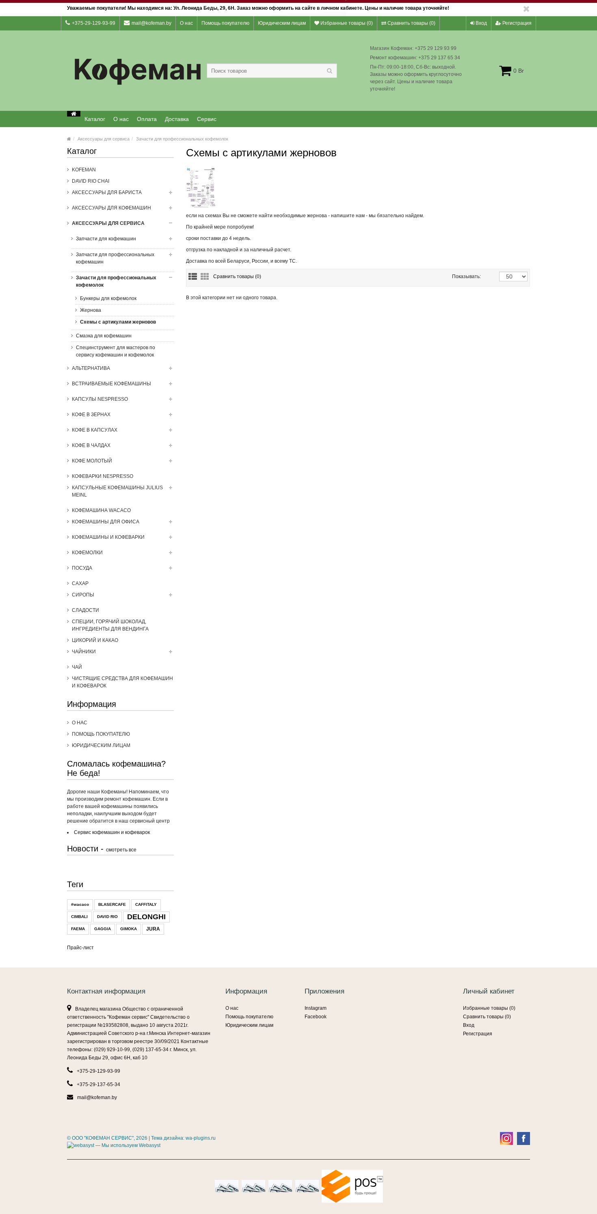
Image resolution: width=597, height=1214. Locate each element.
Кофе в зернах (91, 414)
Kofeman (84, 170)
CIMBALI (79, 916)
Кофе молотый (92, 461)
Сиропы (83, 595)
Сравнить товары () (410, 23)
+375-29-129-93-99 (93, 23)
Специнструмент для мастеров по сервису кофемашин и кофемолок (115, 351)
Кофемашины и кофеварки (108, 537)
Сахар (80, 583)
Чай (77, 667)
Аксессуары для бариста (107, 192)
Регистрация (516, 23)
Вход (480, 23)
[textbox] (272, 70)
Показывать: (460, 276)
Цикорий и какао (95, 640)
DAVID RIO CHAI (90, 181)
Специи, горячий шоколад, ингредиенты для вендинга (110, 625)
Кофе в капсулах (94, 430)
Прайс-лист (80, 947)
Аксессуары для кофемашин (111, 208)
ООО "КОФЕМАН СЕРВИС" (103, 1138)
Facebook (316, 1017)
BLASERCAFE (112, 904)
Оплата (147, 119)
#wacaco (80, 904)
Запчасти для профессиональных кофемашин (115, 258)
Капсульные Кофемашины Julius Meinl (117, 491)
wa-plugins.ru (201, 1138)
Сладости (85, 610)
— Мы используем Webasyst (127, 1145)
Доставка (177, 119)
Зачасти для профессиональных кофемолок (182, 138)
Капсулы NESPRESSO (100, 399)
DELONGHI (146, 917)
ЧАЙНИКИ (84, 652)
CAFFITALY (146, 904)
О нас (186, 23)
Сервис (206, 119)
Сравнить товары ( (237, 276)
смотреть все (121, 850)
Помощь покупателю (225, 23)
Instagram (316, 1008)
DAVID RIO (107, 916)
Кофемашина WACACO (101, 510)
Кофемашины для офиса (105, 522)
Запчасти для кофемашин (106, 239)
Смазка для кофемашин (104, 336)
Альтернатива (91, 368)
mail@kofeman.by (151, 23)
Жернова (90, 310)
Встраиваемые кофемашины (111, 384)
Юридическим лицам (282, 23)
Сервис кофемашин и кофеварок (112, 832)
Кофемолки (87, 552)
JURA (153, 929)
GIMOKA (128, 929)
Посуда (82, 568)
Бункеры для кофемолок (108, 298)
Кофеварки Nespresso (102, 476)
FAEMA (78, 929)
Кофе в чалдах (91, 445)
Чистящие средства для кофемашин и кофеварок (122, 682)
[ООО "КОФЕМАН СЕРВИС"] (73, 114)
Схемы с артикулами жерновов (118, 322)
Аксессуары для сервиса (104, 138)
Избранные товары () (346, 23)
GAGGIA (102, 929)
